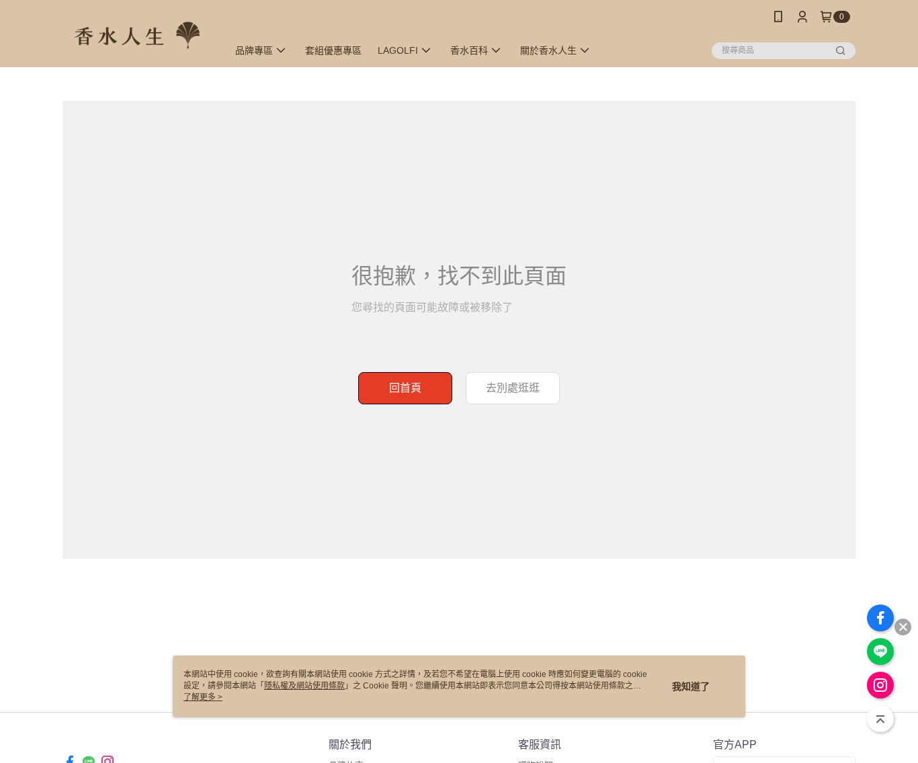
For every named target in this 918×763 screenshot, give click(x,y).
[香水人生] (137, 35)
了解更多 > (202, 697)
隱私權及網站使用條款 (304, 685)
